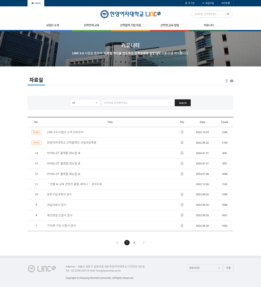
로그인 (191, 3)
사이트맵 (225, 3)
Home (37, 3)
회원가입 (209, 3)
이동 (228, 268)
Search (183, 103)
